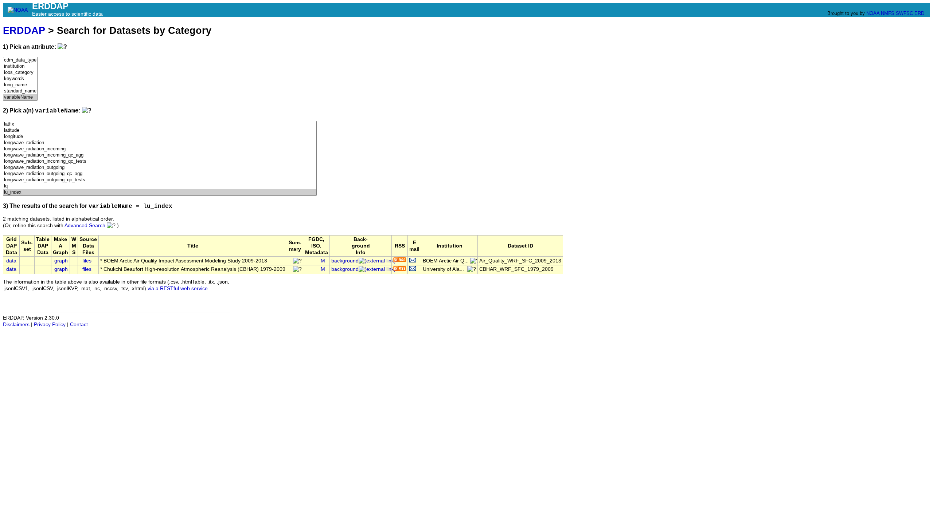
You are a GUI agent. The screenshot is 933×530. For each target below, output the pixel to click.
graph (61, 261)
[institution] (20, 66)
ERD (919, 13)
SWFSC (904, 13)
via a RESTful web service (178, 288)
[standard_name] (20, 91)
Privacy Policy (50, 324)
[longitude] (159, 137)
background (345, 261)
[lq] (159, 186)
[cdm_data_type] (20, 60)
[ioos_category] (20, 73)
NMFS (887, 13)
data (11, 261)
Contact (79, 324)
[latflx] (159, 124)
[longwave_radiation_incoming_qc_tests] (159, 161)
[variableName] (20, 97)
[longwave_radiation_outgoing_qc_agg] (159, 174)
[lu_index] (159, 192)
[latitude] (159, 130)
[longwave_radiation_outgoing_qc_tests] (159, 180)
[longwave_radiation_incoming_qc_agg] (159, 155)
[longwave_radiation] (159, 143)
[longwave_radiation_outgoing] (159, 168)
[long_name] (20, 85)
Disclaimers (16, 324)
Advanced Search (85, 225)
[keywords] (20, 79)
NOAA (872, 13)
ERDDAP (24, 30)
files (86, 261)
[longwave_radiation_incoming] (159, 149)
